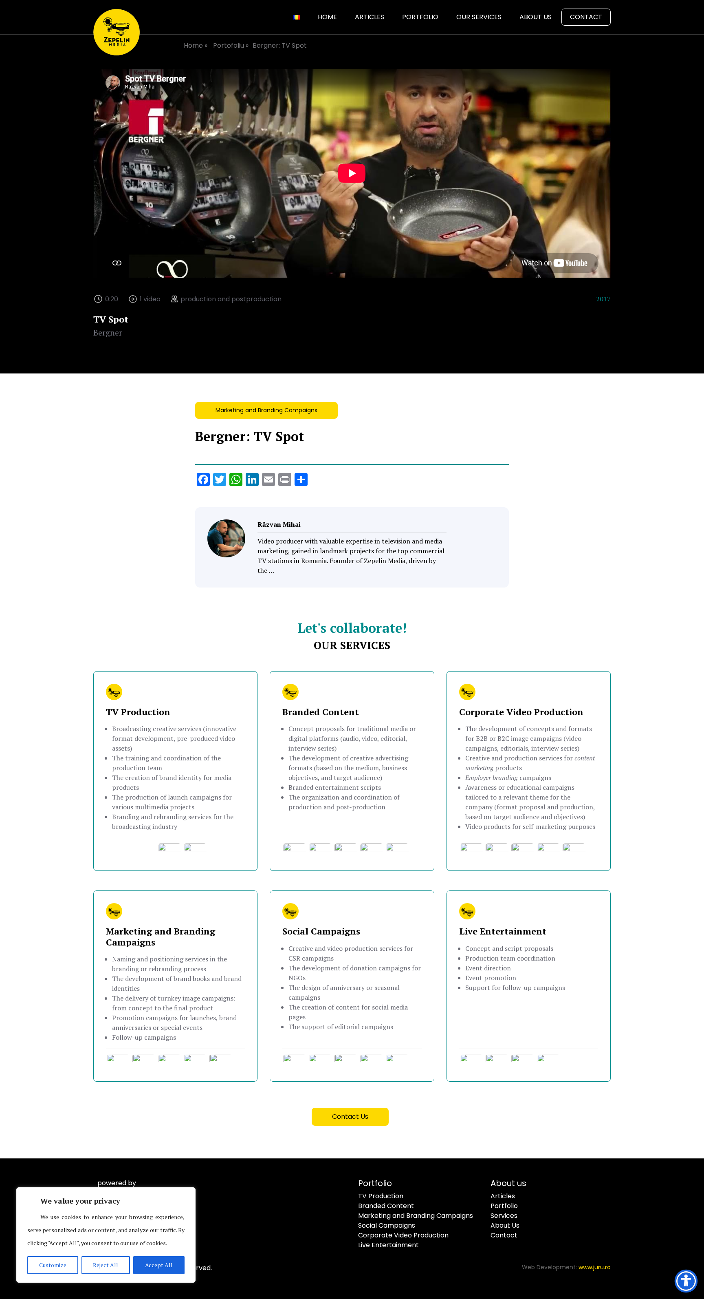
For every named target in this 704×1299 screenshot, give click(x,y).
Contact (586, 17)
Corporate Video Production (403, 1235)
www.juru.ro (595, 1267)
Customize (52, 1265)
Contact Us (350, 1116)
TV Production (380, 1196)
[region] (106, 1235)
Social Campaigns (386, 1225)
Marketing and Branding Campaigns (266, 410)
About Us (535, 17)
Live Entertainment (388, 1245)
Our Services (479, 17)
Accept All (159, 1265)
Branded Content (386, 1206)
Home (327, 17)
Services (504, 1215)
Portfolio (420, 17)
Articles (369, 17)
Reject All (105, 1265)
